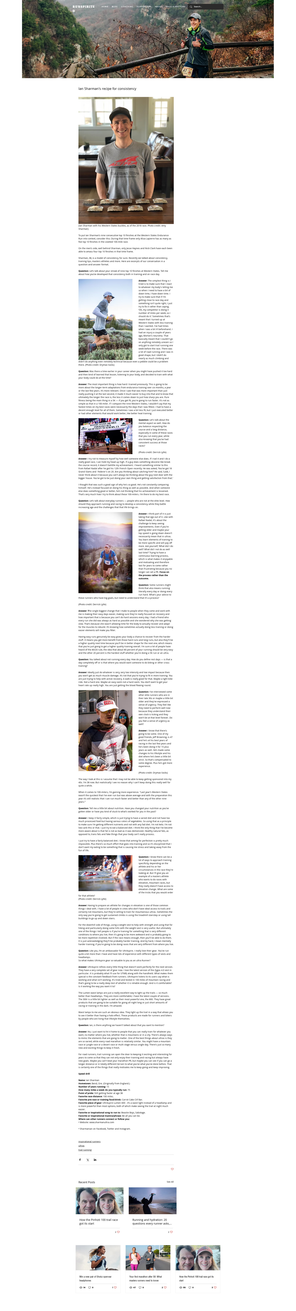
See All (170, 1181)
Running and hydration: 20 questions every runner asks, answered (151, 1221)
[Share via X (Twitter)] (87, 1159)
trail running (85, 1149)
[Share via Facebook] (79, 1159)
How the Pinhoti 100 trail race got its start (98, 1221)
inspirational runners (89, 1141)
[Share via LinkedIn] (95, 1159)
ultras (81, 1145)
